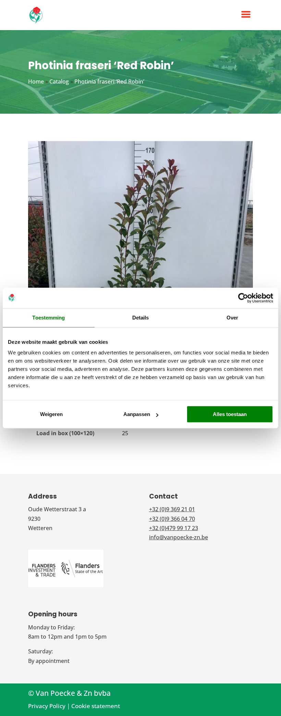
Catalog (59, 81)
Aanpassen (136, 414)
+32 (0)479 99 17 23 (173, 528)
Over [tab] (232, 318)
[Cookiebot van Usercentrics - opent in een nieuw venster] (243, 298)
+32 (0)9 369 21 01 (172, 509)
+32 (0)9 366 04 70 (172, 519)
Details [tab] (140, 318)
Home (36, 81)
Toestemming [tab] (48, 318)
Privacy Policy (46, 706)
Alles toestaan (230, 414)
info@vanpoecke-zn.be (178, 537)
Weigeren (51, 414)
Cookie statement (95, 706)
